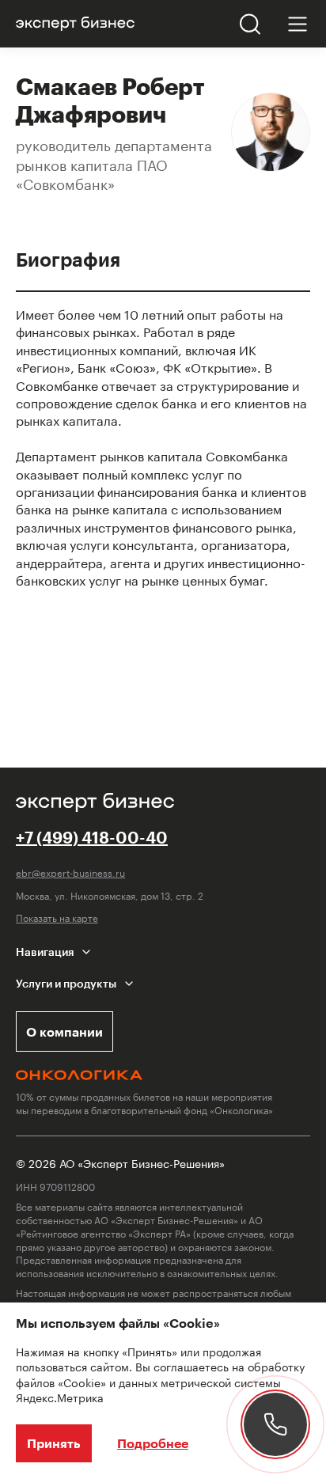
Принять (54, 1442)
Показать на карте (57, 917)
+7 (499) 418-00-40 (92, 837)
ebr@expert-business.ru (70, 872)
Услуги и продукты (66, 983)
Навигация (45, 951)
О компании (64, 1031)
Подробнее (152, 1442)
